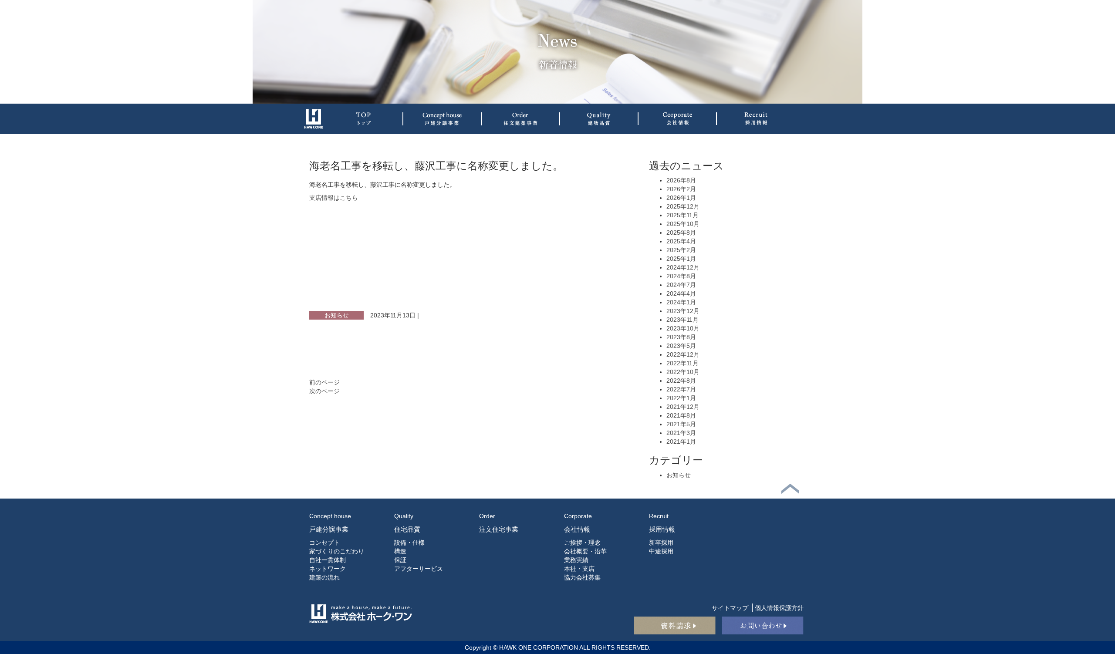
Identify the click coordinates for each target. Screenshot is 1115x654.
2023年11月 (682, 319)
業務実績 (576, 559)
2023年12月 (682, 310)
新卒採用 (661, 542)
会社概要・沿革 (585, 551)
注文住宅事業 (498, 529)
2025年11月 (682, 215)
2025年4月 (681, 241)
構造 (400, 551)
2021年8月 (681, 415)
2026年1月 (681, 197)
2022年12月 (682, 354)
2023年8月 (681, 337)
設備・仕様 (409, 542)
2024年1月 (681, 302)
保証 (400, 559)
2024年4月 (681, 293)
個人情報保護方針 (779, 607)
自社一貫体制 (327, 559)
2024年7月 (681, 284)
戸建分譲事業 (328, 529)
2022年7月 (681, 389)
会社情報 (577, 529)
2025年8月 (681, 232)
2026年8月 (681, 180)
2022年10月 (682, 371)
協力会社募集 (582, 577)
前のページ (324, 382)
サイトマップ (730, 607)
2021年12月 (682, 406)
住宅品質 (407, 529)
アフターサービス (418, 568)
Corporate (578, 515)
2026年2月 (681, 188)
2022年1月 (681, 397)
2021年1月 (681, 441)
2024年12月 (682, 267)
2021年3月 (681, 432)
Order (487, 515)
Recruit (659, 515)
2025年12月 (682, 206)
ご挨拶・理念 (582, 542)
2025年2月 (681, 249)
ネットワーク (327, 568)
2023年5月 (681, 345)
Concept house (330, 515)
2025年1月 (681, 258)
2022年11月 (682, 363)
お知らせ (336, 315)
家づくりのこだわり (336, 551)
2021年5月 (681, 424)
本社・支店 (579, 568)
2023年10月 (682, 328)
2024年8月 (681, 276)
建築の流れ (324, 577)
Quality (403, 515)
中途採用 (661, 551)
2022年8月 (681, 380)
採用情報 (662, 529)
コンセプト (324, 542)
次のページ (324, 391)
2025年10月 (682, 223)
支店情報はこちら (333, 197)
